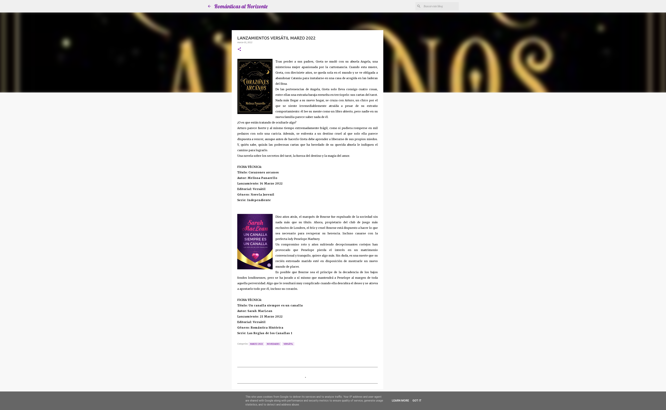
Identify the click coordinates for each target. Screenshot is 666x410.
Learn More (400, 400)
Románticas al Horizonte (241, 6)
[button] (239, 49)
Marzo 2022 (256, 344)
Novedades (273, 344)
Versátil (288, 344)
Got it (416, 400)
